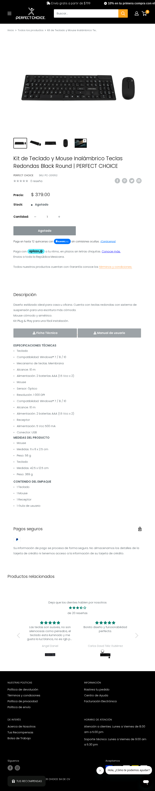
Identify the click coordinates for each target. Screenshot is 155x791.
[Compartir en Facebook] (117, 180)
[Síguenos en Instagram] (17, 768)
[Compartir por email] (139, 180)
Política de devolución (23, 689)
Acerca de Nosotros (22, 726)
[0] (144, 13)
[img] (77, 607)
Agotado (44, 231)
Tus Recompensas (20, 732)
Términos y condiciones (24, 695)
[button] (19, 635)
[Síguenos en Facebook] (10, 768)
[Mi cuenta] (137, 13)
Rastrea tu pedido (96, 689)
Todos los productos (30, 30)
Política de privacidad (23, 701)
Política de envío (19, 707)
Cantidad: (21, 217)
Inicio (11, 30)
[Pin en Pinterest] (124, 180)
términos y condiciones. (115, 267)
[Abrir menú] (9, 13)
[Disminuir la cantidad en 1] (35, 217)
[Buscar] (123, 13)
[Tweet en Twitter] (131, 180)
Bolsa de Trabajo (19, 738)
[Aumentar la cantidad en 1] (59, 217)
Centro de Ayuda (96, 695)
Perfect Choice (23, 175)
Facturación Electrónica (100, 701)
